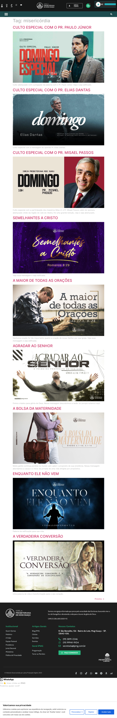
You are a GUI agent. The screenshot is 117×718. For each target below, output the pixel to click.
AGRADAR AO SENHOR (33, 346)
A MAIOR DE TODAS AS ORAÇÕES (42, 280)
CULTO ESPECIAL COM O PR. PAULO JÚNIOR (52, 27)
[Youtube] (21, 5)
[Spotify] (2, 6)
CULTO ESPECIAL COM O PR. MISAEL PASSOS (53, 152)
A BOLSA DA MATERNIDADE (37, 408)
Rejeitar (91, 712)
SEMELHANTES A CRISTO (35, 218)
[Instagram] (7, 5)
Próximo (99, 599)
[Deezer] (11, 6)
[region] (58, 710)
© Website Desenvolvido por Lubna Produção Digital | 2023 (23, 673)
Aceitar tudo (106, 712)
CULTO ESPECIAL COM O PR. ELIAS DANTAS (51, 90)
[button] (6, 14)
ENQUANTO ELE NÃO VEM (36, 473)
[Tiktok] (11, 5)
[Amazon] (7, 6)
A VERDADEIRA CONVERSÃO (38, 536)
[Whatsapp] (16, 5)
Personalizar (76, 712)
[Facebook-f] (2, 5)
